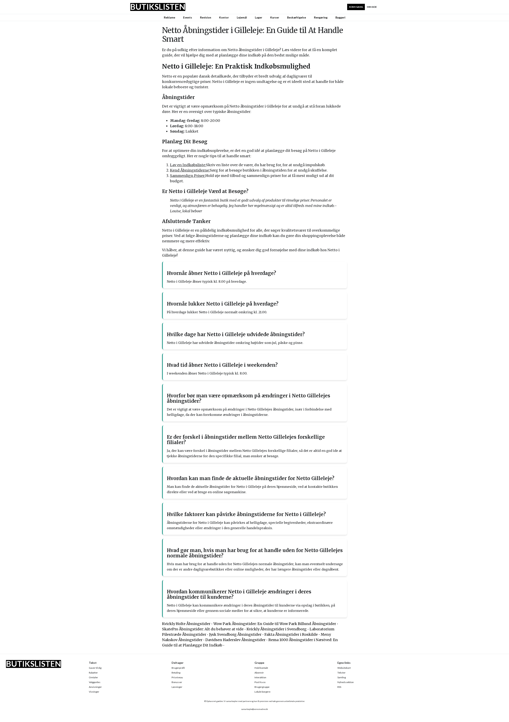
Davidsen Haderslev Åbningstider (235, 640)
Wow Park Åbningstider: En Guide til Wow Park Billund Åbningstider (274, 623)
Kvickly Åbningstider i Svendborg (277, 629)
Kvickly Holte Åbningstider (186, 623)
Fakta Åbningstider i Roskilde (291, 634)
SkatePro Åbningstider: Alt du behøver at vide (203, 629)
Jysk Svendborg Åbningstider (235, 634)
